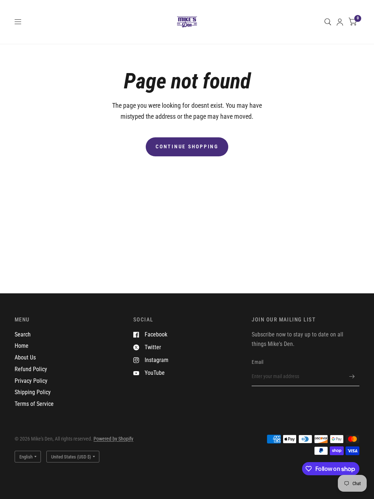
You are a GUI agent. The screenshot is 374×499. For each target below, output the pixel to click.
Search (23, 334)
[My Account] (340, 22)
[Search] (328, 22)
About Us (25, 357)
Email (257, 362)
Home (21, 345)
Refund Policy (31, 369)
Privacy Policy (31, 380)
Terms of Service (34, 403)
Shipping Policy (33, 392)
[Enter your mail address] (352, 376)
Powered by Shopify (113, 439)
